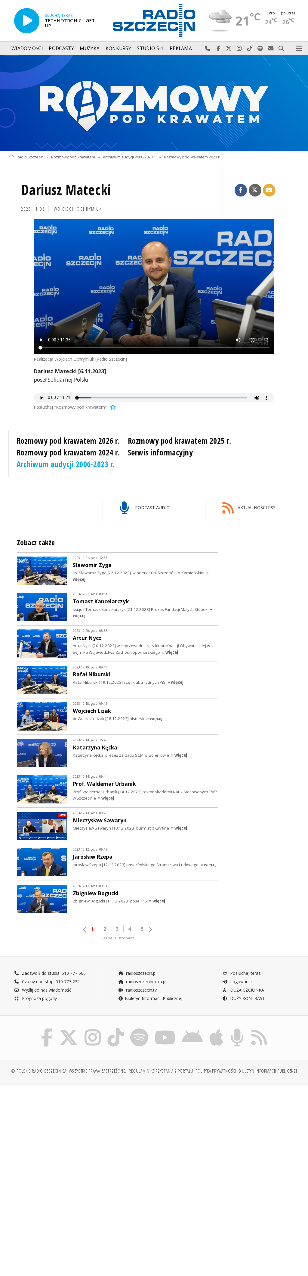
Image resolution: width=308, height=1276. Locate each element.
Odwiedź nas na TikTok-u (250, 49)
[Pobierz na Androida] (192, 1029)
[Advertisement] (80, 1135)
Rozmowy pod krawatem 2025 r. (179, 440)
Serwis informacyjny (160, 452)
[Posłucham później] (112, 407)
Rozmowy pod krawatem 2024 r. (68, 452)
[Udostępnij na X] (255, 190)
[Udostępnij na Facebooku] (241, 190)
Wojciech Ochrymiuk (78, 209)
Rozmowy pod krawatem (73, 157)
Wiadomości (27, 48)
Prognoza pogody (39, 998)
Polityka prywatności (216, 1071)
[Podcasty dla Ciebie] (237, 1029)
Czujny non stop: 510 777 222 (50, 981)
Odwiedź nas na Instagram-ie (239, 49)
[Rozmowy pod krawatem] (154, 103)
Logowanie (240, 981)
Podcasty (61, 48)
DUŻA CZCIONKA (246, 990)
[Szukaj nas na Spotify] (139, 1029)
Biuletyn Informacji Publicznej (153, 998)
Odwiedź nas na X (228, 49)
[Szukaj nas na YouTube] (165, 1029)
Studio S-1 (150, 48)
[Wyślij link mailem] (269, 190)
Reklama (181, 48)
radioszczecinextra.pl (145, 981)
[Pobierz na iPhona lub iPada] (216, 1029)
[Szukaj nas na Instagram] (92, 1029)
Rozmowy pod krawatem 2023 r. (192, 157)
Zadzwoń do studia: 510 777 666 (53, 973)
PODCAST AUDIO (152, 507)
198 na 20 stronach (117, 938)
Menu (299, 49)
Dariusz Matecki (66, 189)
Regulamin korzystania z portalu (161, 1071)
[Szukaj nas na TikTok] (115, 1029)
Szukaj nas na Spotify (260, 49)
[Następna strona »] (150, 929)
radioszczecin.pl (140, 973)
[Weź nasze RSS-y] (259, 1029)
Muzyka (90, 48)
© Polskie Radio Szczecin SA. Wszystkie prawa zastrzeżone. (68, 1071)
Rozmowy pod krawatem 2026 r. (68, 440)
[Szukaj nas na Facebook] (47, 1029)
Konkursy (118, 48)
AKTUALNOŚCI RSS (256, 507)
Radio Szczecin (30, 157)
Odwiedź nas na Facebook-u (218, 49)
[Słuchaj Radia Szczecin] (27, 20)
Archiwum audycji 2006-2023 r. (129, 157)
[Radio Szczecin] (154, 20)
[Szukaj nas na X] (68, 1029)
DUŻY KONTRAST (247, 998)
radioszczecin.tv (141, 990)
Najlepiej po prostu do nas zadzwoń (207, 49)
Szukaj (281, 49)
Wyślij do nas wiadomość (271, 49)
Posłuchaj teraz (244, 973)
